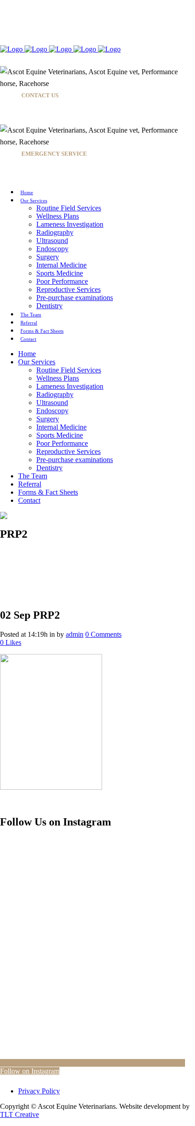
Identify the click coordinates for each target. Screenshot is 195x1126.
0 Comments (103, 634)
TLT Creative (19, 1114)
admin (74, 634)
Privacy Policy (39, 1091)
